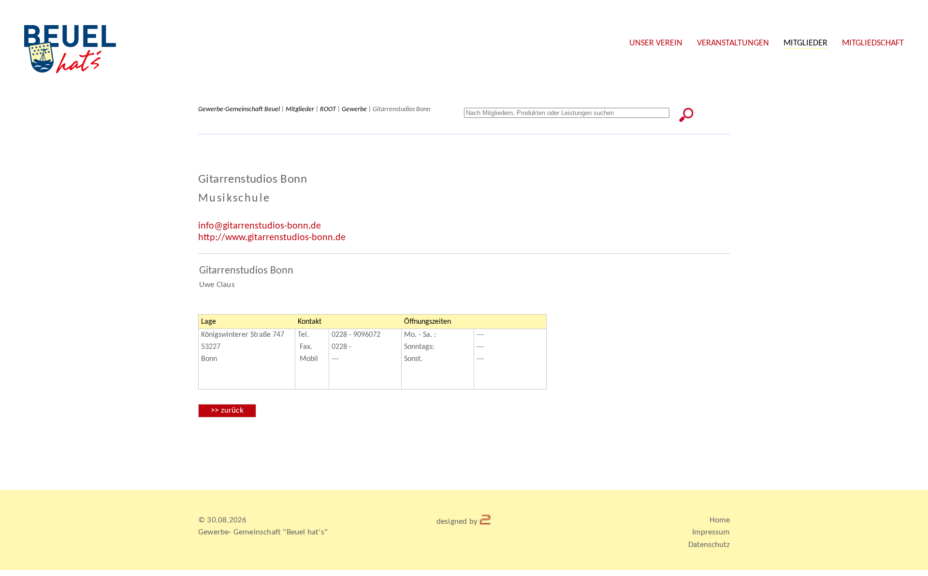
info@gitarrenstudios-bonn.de (259, 226)
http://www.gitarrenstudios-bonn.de (272, 238)
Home (720, 520)
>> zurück (227, 410)
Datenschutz (709, 545)
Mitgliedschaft (873, 43)
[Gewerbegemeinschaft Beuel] (70, 71)
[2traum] (485, 522)
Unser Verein (655, 43)
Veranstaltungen (733, 43)
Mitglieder (805, 43)
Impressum (711, 532)
